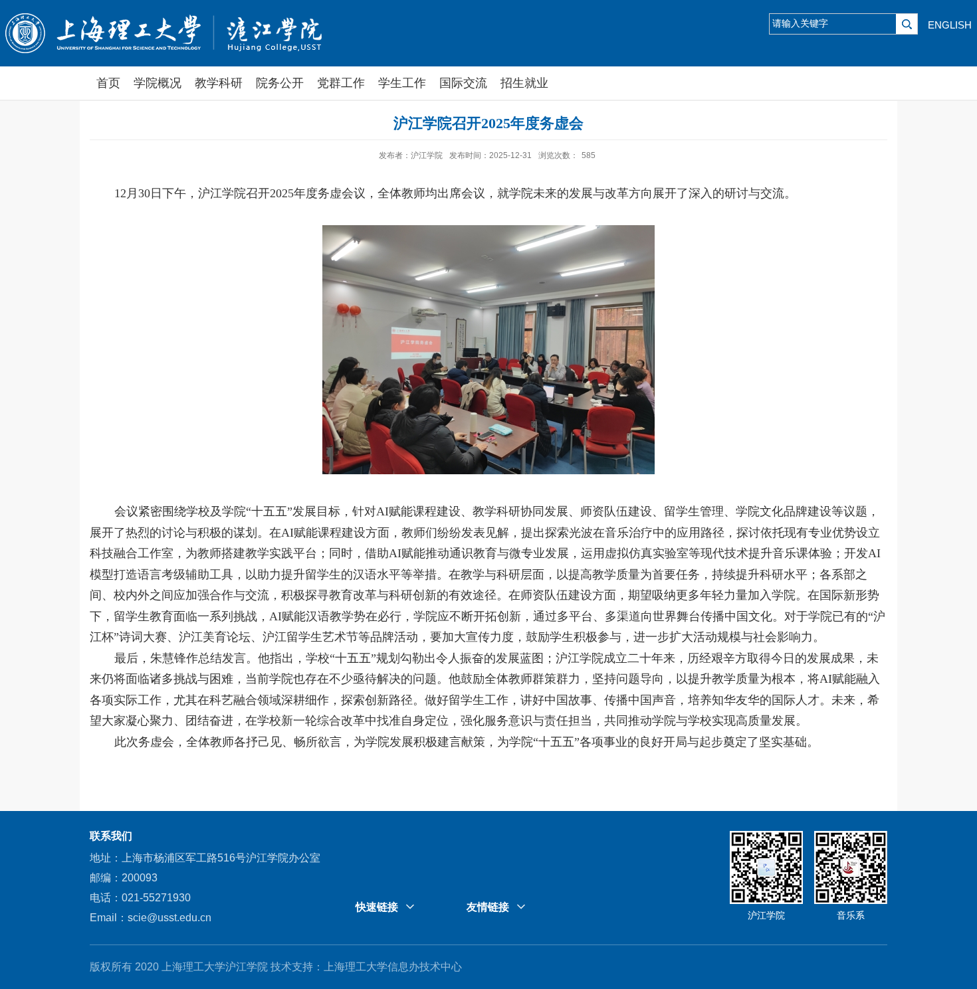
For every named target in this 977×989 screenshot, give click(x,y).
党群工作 (341, 83)
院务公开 (280, 83)
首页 (108, 83)
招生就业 (524, 83)
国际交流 (463, 83)
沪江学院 (766, 915)
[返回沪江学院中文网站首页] (166, 28)
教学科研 (219, 83)
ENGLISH (950, 25)
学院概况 (157, 83)
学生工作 (402, 83)
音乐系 (851, 915)
